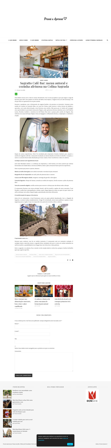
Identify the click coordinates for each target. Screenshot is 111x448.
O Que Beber (34, 40)
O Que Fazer (12, 40)
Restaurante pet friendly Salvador (62, 254)
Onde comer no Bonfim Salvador (46, 254)
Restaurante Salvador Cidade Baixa (23, 256)
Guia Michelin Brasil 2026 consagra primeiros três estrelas (63, 301)
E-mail (17, 331)
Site (16, 338)
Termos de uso (34, 444)
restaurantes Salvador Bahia (39, 256)
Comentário (18, 351)
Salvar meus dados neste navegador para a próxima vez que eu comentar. (35, 348)
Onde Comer (23, 40)
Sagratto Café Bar (52, 256)
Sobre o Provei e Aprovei (101, 444)
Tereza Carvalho (21, 90)
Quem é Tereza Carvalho (94, 40)
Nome (17, 323)
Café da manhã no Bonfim (21, 254)
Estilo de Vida (60, 40)
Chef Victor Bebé (32, 254)
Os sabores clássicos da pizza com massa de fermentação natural (42, 301)
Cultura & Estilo (47, 40)
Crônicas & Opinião (76, 40)
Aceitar (70, 444)
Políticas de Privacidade (25, 444)
